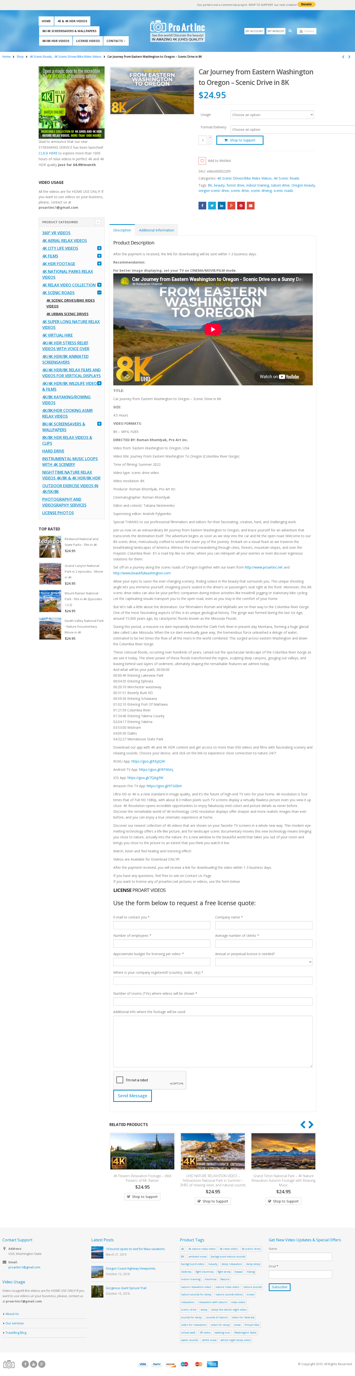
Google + (231, 205)
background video (192, 1264)
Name (273, 1249)
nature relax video (227, 1287)
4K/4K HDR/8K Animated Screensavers (65, 359)
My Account (254, 31)
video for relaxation (193, 1325)
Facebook (202, 205)
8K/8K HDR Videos (55, 41)
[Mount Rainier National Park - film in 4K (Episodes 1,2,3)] (50, 601)
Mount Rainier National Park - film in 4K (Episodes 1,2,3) (83, 599)
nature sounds (252, 1287)
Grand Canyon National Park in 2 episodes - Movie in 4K (84, 571)
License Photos (58, 512)
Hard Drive (53, 451)
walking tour (222, 1332)
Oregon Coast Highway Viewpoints (131, 1268)
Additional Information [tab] (156, 230)
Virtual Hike (252, 1325)
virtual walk (188, 1332)
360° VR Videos (56, 233)
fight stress (224, 1271)
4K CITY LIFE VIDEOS (60, 248)
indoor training (257, 185)
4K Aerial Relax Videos (64, 240)
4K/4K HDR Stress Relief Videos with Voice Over (65, 345)
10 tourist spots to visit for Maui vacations (135, 1249)
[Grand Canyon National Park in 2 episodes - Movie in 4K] (50, 573)
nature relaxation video (196, 1287)
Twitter (212, 205)
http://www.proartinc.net (264, 567)
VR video (205, 1332)
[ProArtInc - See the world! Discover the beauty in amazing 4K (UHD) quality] (177, 31)
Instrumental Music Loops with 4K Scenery (70, 461)
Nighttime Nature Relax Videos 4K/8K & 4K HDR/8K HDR (71, 475)
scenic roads (283, 190)
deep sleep (253, 1264)
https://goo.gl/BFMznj (156, 769)
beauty (219, 185)
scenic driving (261, 190)
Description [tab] (122, 230)
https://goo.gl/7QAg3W (145, 777)
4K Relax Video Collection (69, 285)
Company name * (229, 917)
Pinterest (241, 205)
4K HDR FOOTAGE (58, 263)
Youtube (33, 1364)
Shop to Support (243, 140)
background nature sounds (228, 1256)
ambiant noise (198, 1256)
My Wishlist (276, 31)
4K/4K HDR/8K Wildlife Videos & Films (70, 386)
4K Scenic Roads (286, 178)
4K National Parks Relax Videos (67, 274)
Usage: (206, 114)
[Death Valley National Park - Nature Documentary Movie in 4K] (50, 628)
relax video (238, 1302)
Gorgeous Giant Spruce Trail (126, 1288)
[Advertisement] (72, 720)
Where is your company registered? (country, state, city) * (158, 972)
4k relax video (229, 1249)
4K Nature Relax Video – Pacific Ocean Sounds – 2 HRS (283, 1178)
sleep (204, 1309)
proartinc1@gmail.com (24, 1267)
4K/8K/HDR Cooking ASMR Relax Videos (67, 413)
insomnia (210, 1279)
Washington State (245, 1332)
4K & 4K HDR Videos (72, 21)
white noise (209, 1340)
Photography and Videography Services (64, 502)
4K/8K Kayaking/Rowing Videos (66, 399)
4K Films (50, 256)
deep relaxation (231, 1264)
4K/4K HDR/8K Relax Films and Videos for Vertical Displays (71, 372)
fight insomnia (204, 1271)
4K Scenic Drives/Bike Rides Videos (244, 178)
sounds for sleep (191, 1317)
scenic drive (240, 190)
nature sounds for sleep (196, 1294)
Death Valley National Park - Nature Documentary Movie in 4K (84, 626)
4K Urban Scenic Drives (67, 314)
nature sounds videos (229, 1294)
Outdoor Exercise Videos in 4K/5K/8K (70, 488)
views (237, 1325)
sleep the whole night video (229, 1309)
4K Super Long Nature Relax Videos (71, 324)
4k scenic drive (251, 1249)
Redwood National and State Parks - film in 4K (81, 542)
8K (210, 185)
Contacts (114, 41)
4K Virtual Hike (57, 335)
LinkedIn (222, 205)
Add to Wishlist (219, 160)
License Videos (88, 41)
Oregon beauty (303, 185)
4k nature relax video (202, 1249)
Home (46, 21)
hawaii (239, 1271)
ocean (251, 1294)
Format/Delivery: (214, 127)
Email (251, 205)
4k (182, 1249)
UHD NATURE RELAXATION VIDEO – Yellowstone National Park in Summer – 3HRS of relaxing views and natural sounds (142, 1180)
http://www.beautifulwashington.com (142, 573)
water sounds (189, 1340)
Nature (224, 1279)
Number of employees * (132, 935)
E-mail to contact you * (131, 917)
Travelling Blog (16, 1333)
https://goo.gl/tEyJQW (148, 761)
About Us (12, 1314)
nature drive (280, 185)
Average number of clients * (237, 935)
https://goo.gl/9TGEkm (164, 786)
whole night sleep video (236, 1340)
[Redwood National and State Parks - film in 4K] (50, 546)
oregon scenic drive (214, 190)
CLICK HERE (48, 153)
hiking (251, 1271)
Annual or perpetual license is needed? (245, 954)
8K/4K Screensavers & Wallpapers (69, 31)
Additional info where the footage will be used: (149, 1011)
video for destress (243, 1317)
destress (186, 1271)
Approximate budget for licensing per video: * (148, 954)
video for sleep (220, 1325)
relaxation (187, 1302)
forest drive (235, 185)
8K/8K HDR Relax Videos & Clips (67, 440)
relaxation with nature (213, 1302)
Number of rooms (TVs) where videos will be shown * (155, 993)
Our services (15, 1323)
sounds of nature (217, 1317)
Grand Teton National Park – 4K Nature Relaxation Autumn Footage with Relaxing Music (213, 1180)
